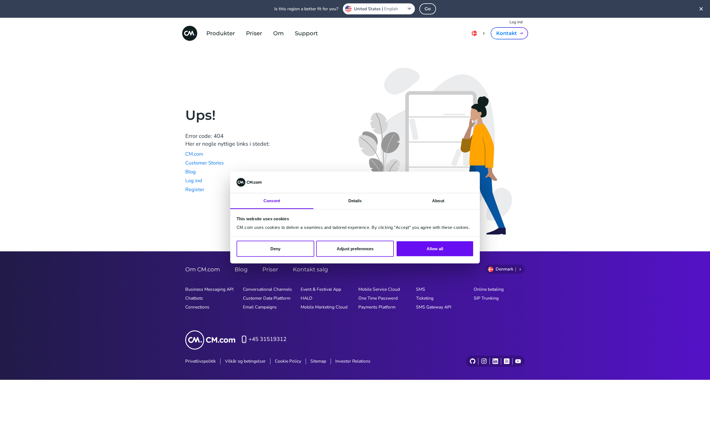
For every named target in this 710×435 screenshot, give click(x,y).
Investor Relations (353, 361)
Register (194, 189)
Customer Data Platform (266, 298)
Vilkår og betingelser (245, 361)
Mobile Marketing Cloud (324, 307)
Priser (254, 33)
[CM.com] (189, 33)
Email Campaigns (260, 307)
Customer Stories (204, 163)
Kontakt (506, 33)
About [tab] (438, 200)
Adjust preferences (355, 248)
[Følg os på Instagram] (484, 361)
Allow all (435, 248)
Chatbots (194, 298)
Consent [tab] (271, 200)
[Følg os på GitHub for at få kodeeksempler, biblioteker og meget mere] (472, 361)
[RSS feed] (506, 361)
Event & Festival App (321, 289)
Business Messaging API (209, 289)
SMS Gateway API (433, 307)
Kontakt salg (310, 269)
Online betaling (489, 289)
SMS (420, 289)
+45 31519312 (267, 339)
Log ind (516, 22)
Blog (190, 171)
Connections (197, 307)
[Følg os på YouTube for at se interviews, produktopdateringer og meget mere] (518, 361)
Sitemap (318, 361)
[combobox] (379, 8)
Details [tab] (355, 200)
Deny (275, 248)
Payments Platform (376, 307)
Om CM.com (202, 269)
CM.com (194, 154)
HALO (306, 298)
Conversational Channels (267, 289)
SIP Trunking (486, 298)
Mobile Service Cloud (379, 289)
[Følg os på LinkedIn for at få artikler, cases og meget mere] (495, 361)
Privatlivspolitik (200, 361)
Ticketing (424, 298)
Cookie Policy (288, 361)
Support (306, 33)
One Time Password (378, 298)
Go (428, 8)
